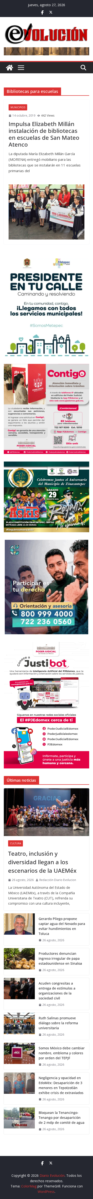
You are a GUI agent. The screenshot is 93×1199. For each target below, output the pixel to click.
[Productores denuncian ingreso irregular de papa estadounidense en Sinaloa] (19, 961)
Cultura (15, 843)
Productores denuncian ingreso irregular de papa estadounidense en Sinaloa (60, 958)
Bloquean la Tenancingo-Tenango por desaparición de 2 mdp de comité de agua (61, 1117)
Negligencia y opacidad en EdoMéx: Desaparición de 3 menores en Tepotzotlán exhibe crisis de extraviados (61, 1085)
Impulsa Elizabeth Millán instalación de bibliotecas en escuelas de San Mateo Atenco (44, 134)
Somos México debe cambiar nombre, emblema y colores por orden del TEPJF (62, 1053)
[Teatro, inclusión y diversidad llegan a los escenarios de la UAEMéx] (46, 812)
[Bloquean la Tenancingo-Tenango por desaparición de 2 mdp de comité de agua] (19, 1120)
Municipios (17, 107)
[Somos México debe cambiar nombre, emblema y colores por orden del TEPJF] (19, 1056)
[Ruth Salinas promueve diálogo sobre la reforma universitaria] (19, 1026)
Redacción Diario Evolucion (57, 880)
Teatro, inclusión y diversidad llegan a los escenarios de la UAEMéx (42, 862)
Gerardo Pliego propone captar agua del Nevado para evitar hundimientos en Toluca (62, 926)
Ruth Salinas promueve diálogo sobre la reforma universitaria (58, 1023)
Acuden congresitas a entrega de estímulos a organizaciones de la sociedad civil (57, 990)
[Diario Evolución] (9, 67)
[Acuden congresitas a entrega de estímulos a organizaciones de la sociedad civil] (19, 994)
